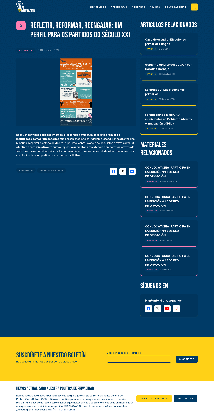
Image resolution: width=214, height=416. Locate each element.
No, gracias (185, 398)
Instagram (176, 308)
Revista (155, 7)
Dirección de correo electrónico (124, 352)
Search (194, 6)
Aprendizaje (119, 7)
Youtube (167, 308)
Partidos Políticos (51, 170)
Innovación (26, 170)
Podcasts (138, 7)
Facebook (148, 308)
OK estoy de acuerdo (154, 398)
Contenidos (98, 7)
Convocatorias (175, 7)
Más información (62, 409)
